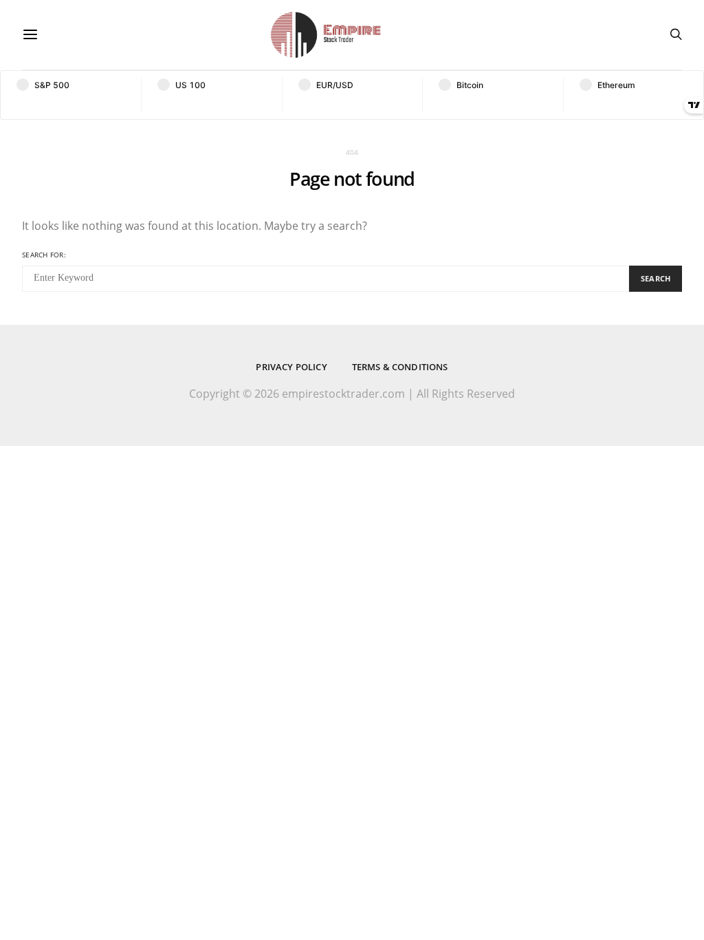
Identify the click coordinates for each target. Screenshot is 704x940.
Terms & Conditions (400, 367)
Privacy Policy (291, 367)
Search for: (44, 254)
